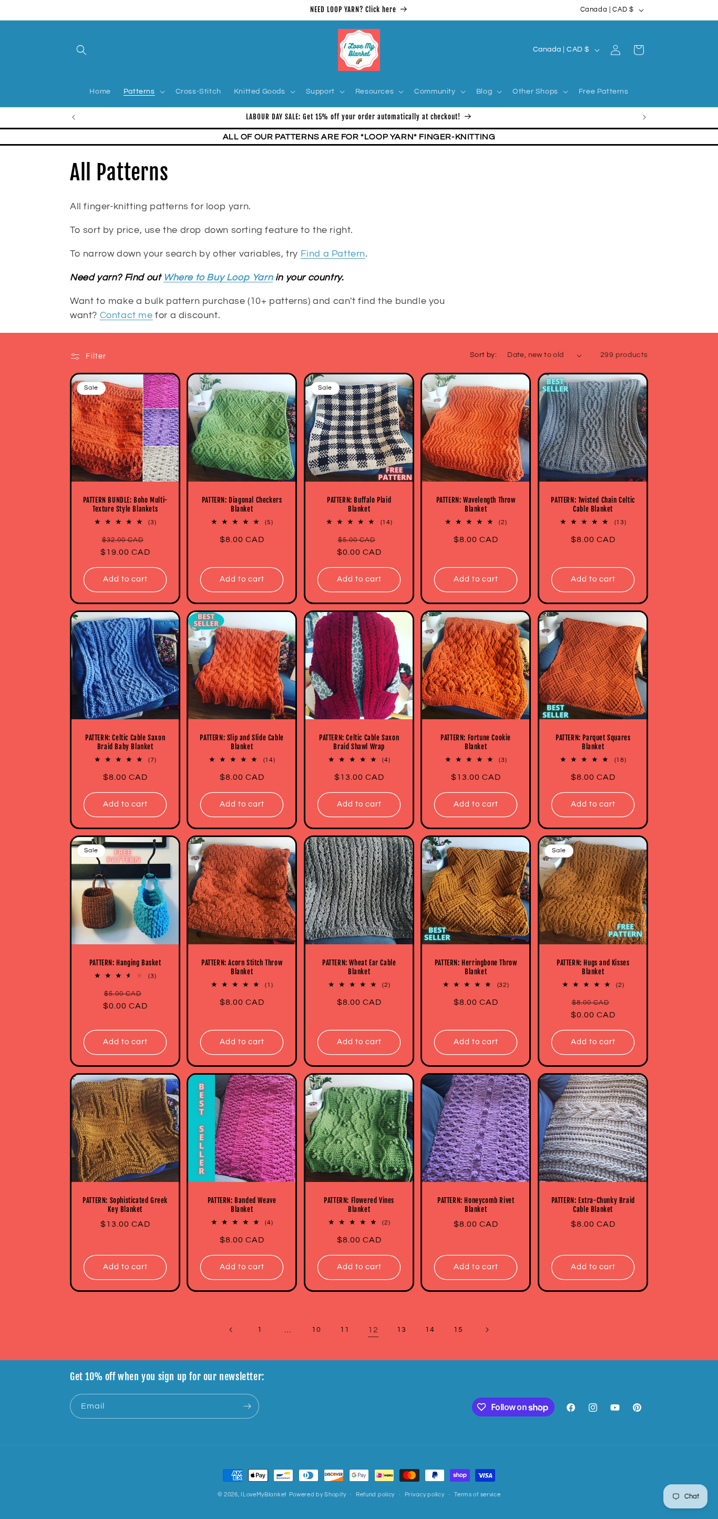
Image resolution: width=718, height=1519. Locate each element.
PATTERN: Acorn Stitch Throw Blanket (241, 967)
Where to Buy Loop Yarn (218, 277)
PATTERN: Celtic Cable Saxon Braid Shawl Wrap (359, 742)
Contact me (126, 315)
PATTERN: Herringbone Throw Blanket (476, 967)
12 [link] (373, 1330)
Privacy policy (425, 1494)
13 (401, 1329)
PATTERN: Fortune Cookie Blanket (475, 742)
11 (344, 1329)
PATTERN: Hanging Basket (125, 963)
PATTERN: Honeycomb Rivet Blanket (475, 1205)
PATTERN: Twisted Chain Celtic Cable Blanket (592, 505)
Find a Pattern (333, 254)
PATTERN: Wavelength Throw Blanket (476, 505)
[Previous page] (231, 1329)
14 (429, 1329)
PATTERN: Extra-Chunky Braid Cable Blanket (592, 1205)
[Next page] (486, 1329)
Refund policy (375, 1494)
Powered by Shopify (317, 1494)
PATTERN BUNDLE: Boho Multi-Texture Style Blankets (125, 505)
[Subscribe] (247, 1406)
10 (316, 1329)
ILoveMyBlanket (264, 1494)
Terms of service (477, 1494)
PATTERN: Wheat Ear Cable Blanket (359, 967)
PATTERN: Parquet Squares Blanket (593, 742)
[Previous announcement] (73, 117)
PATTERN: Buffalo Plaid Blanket (359, 505)
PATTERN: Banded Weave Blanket (242, 1205)
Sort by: (483, 355)
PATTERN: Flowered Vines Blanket (359, 1205)
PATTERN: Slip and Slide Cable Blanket (242, 742)
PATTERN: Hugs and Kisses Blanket (593, 967)
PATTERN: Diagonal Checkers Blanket (242, 505)
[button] (81, 50)
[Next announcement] (644, 117)
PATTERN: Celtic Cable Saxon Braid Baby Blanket (125, 742)
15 (458, 1329)
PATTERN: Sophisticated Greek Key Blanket (125, 1205)
